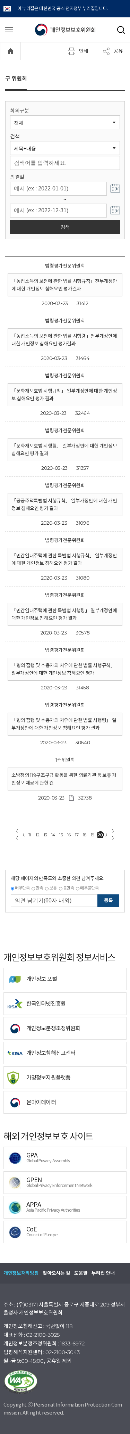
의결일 (17, 177)
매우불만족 (89, 888)
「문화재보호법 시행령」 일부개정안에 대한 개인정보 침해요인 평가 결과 (64, 450)
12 (37, 834)
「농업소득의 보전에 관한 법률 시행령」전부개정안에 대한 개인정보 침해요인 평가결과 (64, 340)
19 (92, 834)
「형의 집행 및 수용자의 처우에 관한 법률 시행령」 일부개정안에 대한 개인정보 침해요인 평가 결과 (63, 724)
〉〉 (114, 835)
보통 (53, 888)
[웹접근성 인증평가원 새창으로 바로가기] (65, 1382)
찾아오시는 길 (56, 1273)
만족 (39, 888)
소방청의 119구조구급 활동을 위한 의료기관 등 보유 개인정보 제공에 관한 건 (63, 779)
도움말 (80, 1273)
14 (53, 834)
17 (76, 834)
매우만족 (22, 888)
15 (61, 834)
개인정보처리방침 (20, 1273)
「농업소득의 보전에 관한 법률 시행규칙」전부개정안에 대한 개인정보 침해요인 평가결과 (64, 285)
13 (45, 834)
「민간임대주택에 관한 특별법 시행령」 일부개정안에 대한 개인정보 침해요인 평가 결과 (64, 614)
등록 (108, 900)
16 (69, 834)
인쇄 (83, 51)
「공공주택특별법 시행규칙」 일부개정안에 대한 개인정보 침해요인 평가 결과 (64, 504)
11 (29, 834)
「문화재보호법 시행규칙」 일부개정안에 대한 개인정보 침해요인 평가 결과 (64, 395)
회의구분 (19, 110)
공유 (118, 51)
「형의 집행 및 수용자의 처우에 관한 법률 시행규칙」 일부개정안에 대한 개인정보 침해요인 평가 (63, 669)
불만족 (68, 888)
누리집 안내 (103, 1273)
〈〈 (16, 835)
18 (85, 834)
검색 (14, 136)
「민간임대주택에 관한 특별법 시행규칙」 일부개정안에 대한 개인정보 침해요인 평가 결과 (64, 559)
